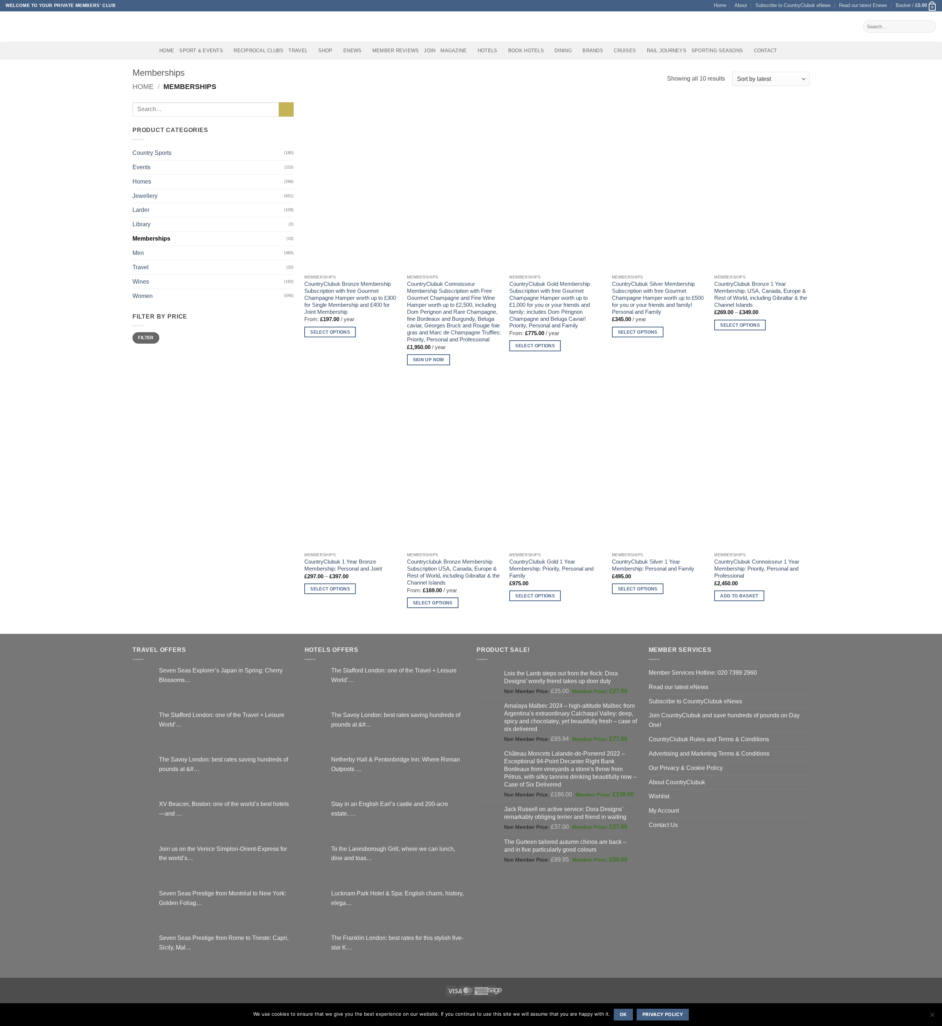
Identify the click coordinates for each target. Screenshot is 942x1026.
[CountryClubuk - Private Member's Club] (37, 26)
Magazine (453, 50)
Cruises (625, 50)
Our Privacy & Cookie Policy (686, 767)
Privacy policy (662, 1014)
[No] (932, 1017)
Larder (140, 209)
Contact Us (663, 824)
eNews (352, 50)
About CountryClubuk (677, 782)
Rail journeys (666, 50)
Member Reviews (395, 50)
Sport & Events (201, 50)
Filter (145, 337)
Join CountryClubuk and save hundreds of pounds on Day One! (724, 720)
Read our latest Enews (863, 5)
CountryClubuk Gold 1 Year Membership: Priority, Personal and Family (551, 569)
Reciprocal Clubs (258, 50)
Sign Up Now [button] (428, 359)
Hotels (487, 50)
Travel (298, 50)
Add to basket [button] (739, 595)
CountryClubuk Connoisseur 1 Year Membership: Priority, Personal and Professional (756, 569)
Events (141, 167)
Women (142, 295)
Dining (563, 50)
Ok (623, 1014)
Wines (140, 281)
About (740, 5)
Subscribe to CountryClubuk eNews (793, 5)
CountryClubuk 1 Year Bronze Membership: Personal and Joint (343, 565)
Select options (330, 332)
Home (720, 5)
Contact (765, 50)
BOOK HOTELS (526, 50)
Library (141, 224)
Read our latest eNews (678, 687)
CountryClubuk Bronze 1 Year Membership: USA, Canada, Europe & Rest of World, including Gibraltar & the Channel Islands (760, 294)
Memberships (151, 238)
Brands (592, 50)
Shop (325, 50)
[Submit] (929, 26)
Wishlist (659, 796)
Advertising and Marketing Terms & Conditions (709, 753)
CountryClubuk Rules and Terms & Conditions (709, 739)
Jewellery (144, 195)
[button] (916, 5)
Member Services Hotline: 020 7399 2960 (703, 672)
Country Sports (151, 152)
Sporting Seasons (717, 50)
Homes (141, 181)
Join (429, 50)
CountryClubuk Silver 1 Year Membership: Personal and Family (653, 565)
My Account (664, 810)
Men (138, 252)
